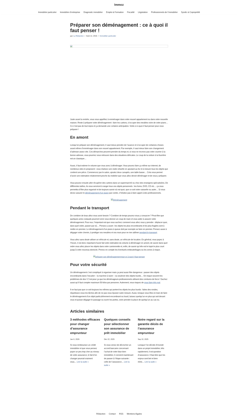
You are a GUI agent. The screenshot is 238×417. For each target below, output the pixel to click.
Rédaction (100, 414)
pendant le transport (148, 232)
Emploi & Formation (115, 12)
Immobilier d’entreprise (70, 12)
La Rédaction (78, 36)
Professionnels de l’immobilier (164, 12)
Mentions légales (134, 414)
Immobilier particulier (47, 12)
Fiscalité (130, 12)
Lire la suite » (83, 362)
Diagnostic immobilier (93, 12)
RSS (121, 414)
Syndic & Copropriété (190, 12)
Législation (143, 12)
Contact (112, 414)
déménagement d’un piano (97, 193)
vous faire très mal (152, 282)
